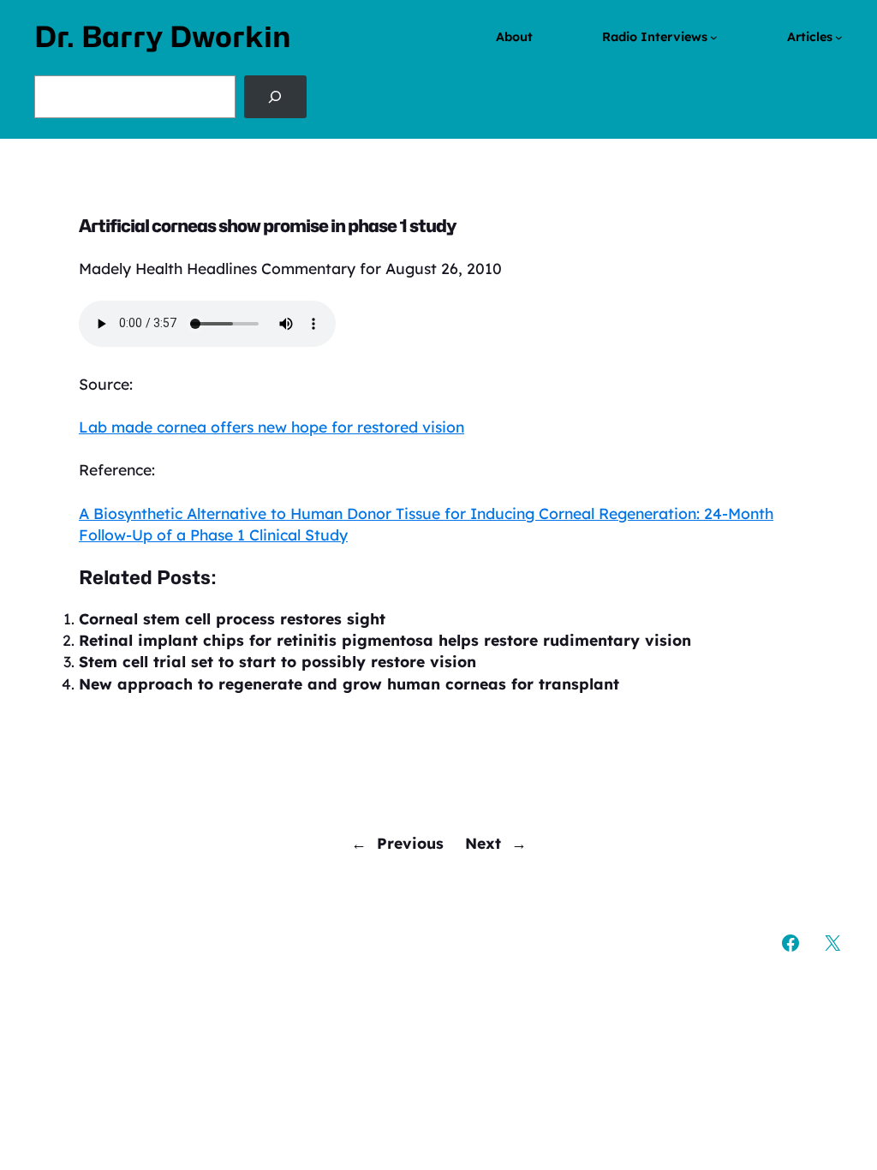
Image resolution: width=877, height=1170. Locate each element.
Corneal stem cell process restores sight (232, 618)
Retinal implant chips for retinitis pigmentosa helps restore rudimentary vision (385, 639)
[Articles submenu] (839, 37)
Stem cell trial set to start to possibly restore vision (277, 661)
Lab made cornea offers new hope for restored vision (271, 426)
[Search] (275, 96)
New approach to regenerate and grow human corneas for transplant (349, 683)
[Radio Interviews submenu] (714, 37)
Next (483, 842)
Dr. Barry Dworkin (162, 37)
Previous (410, 842)
